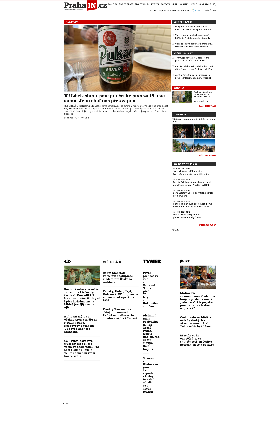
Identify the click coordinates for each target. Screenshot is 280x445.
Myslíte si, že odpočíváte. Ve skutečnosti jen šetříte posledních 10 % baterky (197, 340)
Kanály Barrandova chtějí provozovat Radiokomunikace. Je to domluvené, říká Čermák (120, 313)
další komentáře (207, 106)
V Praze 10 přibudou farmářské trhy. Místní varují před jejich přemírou (194, 45)
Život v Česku (142, 4)
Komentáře (205, 4)
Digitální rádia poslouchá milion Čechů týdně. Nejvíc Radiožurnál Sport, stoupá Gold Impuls (151, 332)
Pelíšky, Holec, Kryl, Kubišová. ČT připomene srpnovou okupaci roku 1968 (120, 295)
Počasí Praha (210, 10)
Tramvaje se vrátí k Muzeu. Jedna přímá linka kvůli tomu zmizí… (192, 59)
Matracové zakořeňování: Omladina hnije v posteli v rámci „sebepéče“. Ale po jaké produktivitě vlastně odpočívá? (197, 300)
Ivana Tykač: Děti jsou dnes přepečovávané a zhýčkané (187, 216)
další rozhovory (207, 225)
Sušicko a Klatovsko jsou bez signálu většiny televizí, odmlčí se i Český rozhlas (150, 374)
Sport (193, 4)
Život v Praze (126, 4)
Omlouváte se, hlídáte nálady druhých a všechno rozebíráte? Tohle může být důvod (196, 321)
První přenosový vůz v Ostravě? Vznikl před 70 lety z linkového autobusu (150, 289)
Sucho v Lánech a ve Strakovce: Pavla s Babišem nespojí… (203, 94)
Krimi (174, 4)
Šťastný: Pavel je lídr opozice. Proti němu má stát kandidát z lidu (191, 173)
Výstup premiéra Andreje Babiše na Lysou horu (194, 120)
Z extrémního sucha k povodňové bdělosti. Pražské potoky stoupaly (192, 36)
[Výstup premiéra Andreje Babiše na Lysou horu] (183, 130)
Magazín (184, 4)
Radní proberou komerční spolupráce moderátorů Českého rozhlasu (118, 277)
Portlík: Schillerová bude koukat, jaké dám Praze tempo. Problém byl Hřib (194, 68)
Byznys (155, 4)
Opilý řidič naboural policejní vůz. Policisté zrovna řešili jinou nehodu (193, 28)
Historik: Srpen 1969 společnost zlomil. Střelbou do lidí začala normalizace (192, 205)
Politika (112, 4)
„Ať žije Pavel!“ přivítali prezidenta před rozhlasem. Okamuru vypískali (193, 76)
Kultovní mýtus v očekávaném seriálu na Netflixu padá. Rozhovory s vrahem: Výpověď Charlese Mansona (80, 324)
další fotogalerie (207, 155)
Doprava (165, 4)
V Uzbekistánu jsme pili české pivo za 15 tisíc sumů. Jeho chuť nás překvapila (114, 98)
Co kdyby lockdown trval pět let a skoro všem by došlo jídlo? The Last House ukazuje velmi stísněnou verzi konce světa (81, 348)
